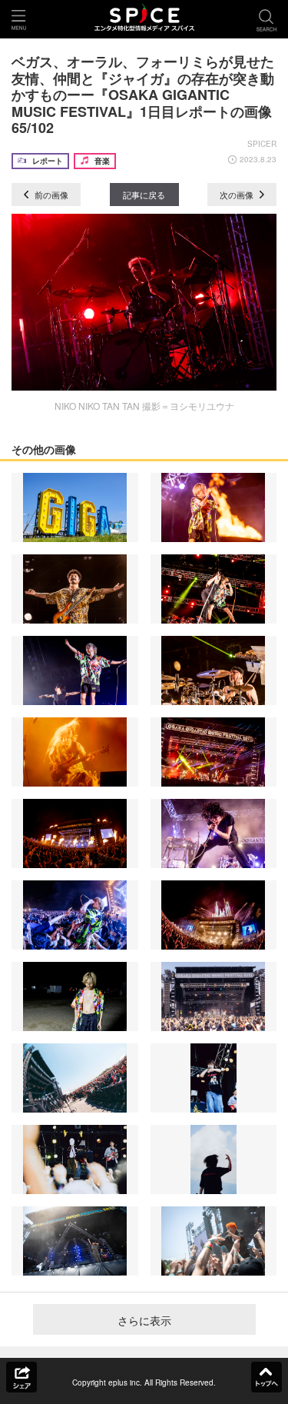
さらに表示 (144, 1320)
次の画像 (238, 194)
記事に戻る (144, 194)
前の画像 (50, 194)
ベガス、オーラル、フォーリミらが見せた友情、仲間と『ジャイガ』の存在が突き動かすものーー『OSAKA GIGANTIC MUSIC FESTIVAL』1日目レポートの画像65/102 (143, 95)
